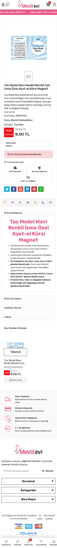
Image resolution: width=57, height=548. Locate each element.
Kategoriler (28, 490)
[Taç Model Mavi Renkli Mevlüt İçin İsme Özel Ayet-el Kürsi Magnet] (15, 346)
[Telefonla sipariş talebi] (44, 202)
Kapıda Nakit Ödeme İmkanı (42, 12)
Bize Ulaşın (28, 499)
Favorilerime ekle (15, 162)
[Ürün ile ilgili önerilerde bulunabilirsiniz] (51, 202)
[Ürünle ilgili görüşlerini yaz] (21, 202)
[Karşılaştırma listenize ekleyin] (28, 202)
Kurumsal (28, 481)
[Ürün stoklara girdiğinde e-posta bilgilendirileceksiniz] (36, 202)
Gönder (49, 471)
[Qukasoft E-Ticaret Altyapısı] (28, 534)
